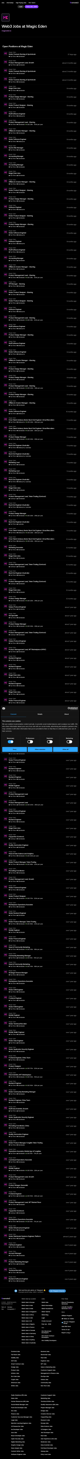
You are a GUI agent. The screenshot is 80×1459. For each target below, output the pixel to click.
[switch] (30, 742)
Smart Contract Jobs (17, 1364)
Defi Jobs (14, 1361)
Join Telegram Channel (57, 1291)
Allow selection (40, 749)
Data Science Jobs (46, 1426)
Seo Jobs (14, 1411)
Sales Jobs (14, 1398)
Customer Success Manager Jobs (21, 1417)
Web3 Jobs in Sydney (28, 1339)
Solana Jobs (44, 1379)
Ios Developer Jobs (17, 1429)
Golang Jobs (44, 1451)
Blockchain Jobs (46, 1354)
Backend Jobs (45, 1351)
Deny (14, 749)
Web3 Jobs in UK (27, 1321)
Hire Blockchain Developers (46, 1331)
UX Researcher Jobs (17, 1426)
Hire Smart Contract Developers (48, 1336)
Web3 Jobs (45, 1302)
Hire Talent (32, 3)
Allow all (65, 749)
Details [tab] (40, 714)
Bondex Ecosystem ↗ (11, 1308)
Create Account (47, 1321)
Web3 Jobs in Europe (28, 1302)
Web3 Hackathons (47, 1308)
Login (20, 6)
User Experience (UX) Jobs (49, 1439)
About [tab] (66, 714)
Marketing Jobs (45, 1398)
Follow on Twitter (69, 1318)
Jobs (3, 3)
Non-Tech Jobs (45, 1386)
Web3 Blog (45, 1315)
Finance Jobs (15, 1414)
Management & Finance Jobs (50, 1373)
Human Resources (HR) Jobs (20, 1401)
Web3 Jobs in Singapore (29, 1311)
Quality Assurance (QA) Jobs (49, 1404)
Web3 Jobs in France (28, 1327)
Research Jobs (45, 1420)
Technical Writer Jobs (47, 1401)
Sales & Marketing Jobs (48, 1367)
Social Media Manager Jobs (19, 1404)
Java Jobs (14, 1432)
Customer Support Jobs (48, 1370)
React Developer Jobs (18, 1435)
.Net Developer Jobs (47, 1432)
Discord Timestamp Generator (68, 1303)
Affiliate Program (67, 1315)
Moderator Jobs (45, 1442)
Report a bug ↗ (66, 1332)
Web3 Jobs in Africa (28, 1315)
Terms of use (66, 1329)
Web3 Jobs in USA (27, 1318)
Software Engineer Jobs (18, 1454)
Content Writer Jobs (17, 1451)
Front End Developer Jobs (19, 1407)
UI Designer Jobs (46, 1429)
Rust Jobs (44, 1357)
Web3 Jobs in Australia (29, 1343)
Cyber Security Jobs (17, 1439)
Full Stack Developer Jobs (49, 1448)
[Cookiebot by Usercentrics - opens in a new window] (69, 708)
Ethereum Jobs (15, 1382)
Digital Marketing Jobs (18, 1442)
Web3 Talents (46, 1311)
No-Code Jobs (15, 1376)
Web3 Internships (47, 1305)
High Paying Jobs (21, 3)
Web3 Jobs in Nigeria (28, 1324)
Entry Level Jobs (46, 1454)
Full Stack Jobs (15, 1354)
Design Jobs (15, 1367)
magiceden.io (6, 31)
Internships (10, 3)
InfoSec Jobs (15, 1373)
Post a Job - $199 (31, 6)
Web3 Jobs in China (28, 1336)
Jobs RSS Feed (66, 1326)
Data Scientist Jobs (47, 1445)
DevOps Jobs (45, 1376)
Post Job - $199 (46, 1324)
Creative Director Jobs (48, 1414)
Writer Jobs (14, 1386)
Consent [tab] (13, 714)
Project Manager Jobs (47, 1407)
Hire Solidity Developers (49, 1340)
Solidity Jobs (15, 1357)
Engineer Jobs (45, 1361)
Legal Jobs (14, 1420)
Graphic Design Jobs (17, 1445)
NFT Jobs (43, 1364)
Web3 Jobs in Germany (29, 1333)
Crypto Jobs (14, 1379)
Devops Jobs (45, 1423)
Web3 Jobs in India (27, 1308)
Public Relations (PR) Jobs (19, 1395)
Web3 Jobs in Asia (27, 1305)
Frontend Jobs (15, 1351)
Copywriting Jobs (46, 1417)
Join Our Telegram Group (69, 1322)
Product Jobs (15, 1370)
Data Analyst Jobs (16, 1448)
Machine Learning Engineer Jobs (21, 1423)
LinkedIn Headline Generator (67, 1307)
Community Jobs (46, 1382)
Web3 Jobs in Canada (28, 1330)
